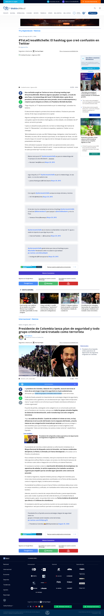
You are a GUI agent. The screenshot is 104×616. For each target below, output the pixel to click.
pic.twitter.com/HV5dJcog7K (38, 520)
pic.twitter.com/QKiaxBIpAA (38, 253)
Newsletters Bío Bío (55, 1)
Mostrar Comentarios (48, 273)
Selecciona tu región (11, 1)
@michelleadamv (62, 211)
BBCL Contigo (67, 13)
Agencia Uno (24, 47)
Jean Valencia (28, 336)
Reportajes (6, 595)
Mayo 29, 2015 (50, 162)
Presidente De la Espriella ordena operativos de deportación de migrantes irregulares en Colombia (58, 436)
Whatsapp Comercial (64, 606)
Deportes (36, 13)
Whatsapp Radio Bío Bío (93, 606)
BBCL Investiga (58, 13)
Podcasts (5, 13)
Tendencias (43, 13)
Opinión (50, 13)
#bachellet (31, 251)
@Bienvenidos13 (40, 211)
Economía (29, 13)
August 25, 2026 (63, 524)
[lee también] (31, 439)
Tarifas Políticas (7, 605)
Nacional (12, 13)
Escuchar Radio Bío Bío (91, 1)
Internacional (21, 13)
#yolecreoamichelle (49, 156)
